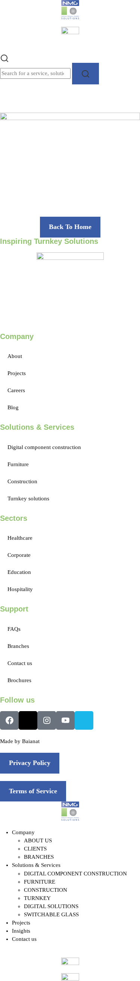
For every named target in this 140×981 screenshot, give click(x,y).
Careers (16, 390)
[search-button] (85, 73)
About (14, 356)
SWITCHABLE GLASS (51, 914)
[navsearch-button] (4, 58)
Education (19, 572)
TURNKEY (37, 898)
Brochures (19, 680)
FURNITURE (39, 882)
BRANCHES (39, 857)
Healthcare (19, 538)
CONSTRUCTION (45, 890)
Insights (21, 931)
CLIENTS (35, 849)
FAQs (14, 629)
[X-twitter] (28, 720)
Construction (22, 481)
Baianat (31, 741)
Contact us (19, 663)
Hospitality (20, 589)
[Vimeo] (84, 720)
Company (23, 832)
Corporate (19, 555)
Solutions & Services (36, 865)
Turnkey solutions (28, 498)
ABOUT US (38, 840)
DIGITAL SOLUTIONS (51, 906)
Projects (16, 373)
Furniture (18, 464)
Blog (13, 407)
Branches (18, 646)
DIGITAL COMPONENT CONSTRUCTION (75, 874)
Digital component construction (44, 447)
